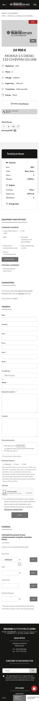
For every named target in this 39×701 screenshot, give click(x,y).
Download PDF (7, 130)
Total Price (5, 556)
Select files (20, 447)
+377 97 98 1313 (20, 651)
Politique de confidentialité (13, 511)
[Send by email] (13, 126)
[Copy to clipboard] (18, 126)
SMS (24, 466)
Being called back (12, 111)
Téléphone (7, 466)
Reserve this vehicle (18, 698)
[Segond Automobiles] (20, 2)
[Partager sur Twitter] (8, 126)
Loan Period (6, 582)
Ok (33, 672)
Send (20, 517)
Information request (33, 698)
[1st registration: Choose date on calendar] (2, 380)
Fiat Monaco (24, 104)
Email (17, 466)
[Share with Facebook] (4, 126)
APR (3, 569)
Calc (33, 562)
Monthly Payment (8, 595)
